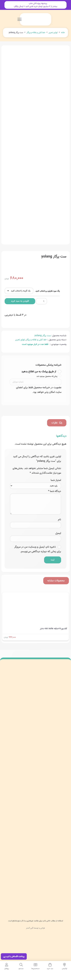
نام (59, 519)
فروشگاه (64, 791)
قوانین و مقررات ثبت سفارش (54, 865)
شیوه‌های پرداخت (60, 842)
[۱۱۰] (35, 901)
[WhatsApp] (56, 747)
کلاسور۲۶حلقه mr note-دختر (53, 629)
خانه (63, 32)
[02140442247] (63, 739)
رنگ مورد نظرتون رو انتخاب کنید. (47, 291)
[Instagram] (63, 747)
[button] (31, 19)
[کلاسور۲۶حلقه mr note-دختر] (35, 594)
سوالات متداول (61, 834)
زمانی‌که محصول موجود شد (47, 376)
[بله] (42, 747)
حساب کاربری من (60, 783)
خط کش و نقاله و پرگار (36, 32)
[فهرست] (19, 19)
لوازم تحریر (53, 32)
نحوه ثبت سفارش (60, 850)
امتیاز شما (56, 480)
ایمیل (58, 533)
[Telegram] (49, 747)
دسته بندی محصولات (58, 775)
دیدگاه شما (54, 491)
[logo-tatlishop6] (36, 19)
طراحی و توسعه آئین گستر (35, 928)
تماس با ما (63, 806)
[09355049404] (28, 739)
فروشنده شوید (61, 857)
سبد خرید (63, 798)
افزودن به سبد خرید (20, 301)
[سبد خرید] (26, 19)
